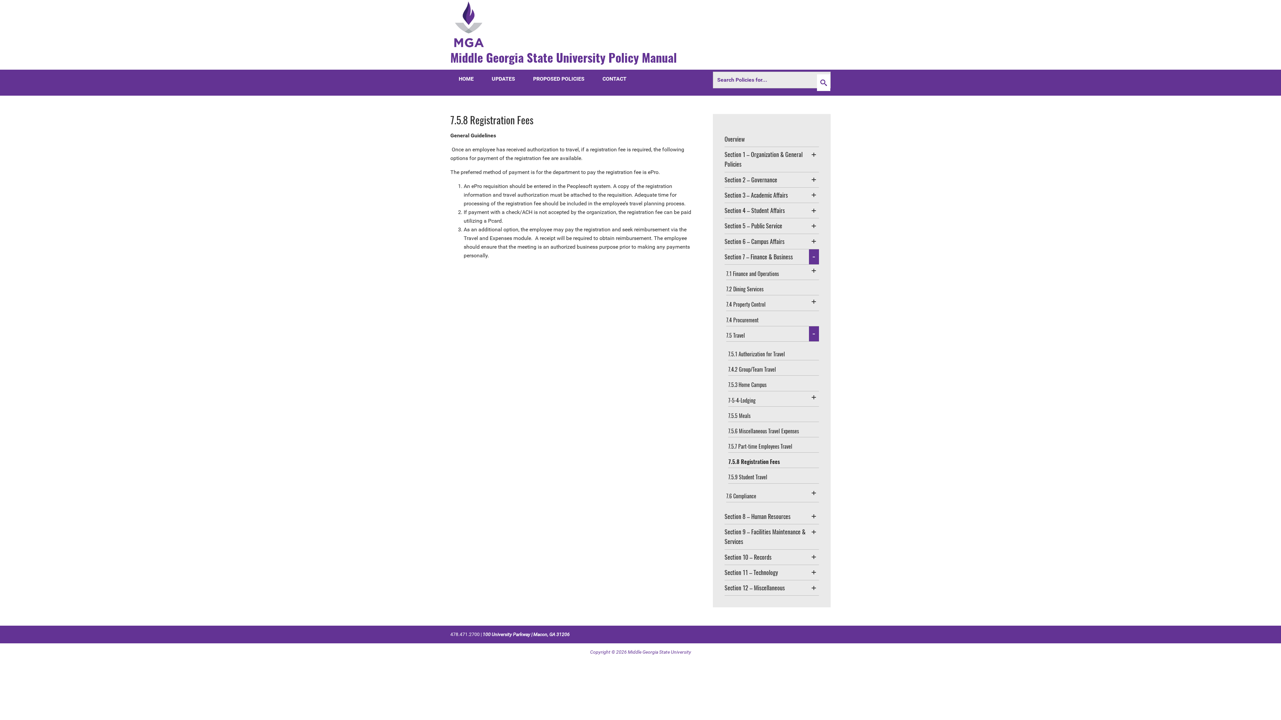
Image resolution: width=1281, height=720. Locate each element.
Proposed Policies (558, 79)
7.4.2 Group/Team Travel (752, 369)
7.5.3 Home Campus (747, 385)
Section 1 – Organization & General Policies (764, 159)
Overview (735, 139)
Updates (503, 79)
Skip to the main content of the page (50, 4)
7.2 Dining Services (745, 289)
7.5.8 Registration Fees (754, 462)
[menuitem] (772, 139)
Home (466, 79)
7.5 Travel (735, 335)
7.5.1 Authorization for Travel (756, 354)
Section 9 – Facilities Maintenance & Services (765, 536)
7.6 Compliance (741, 496)
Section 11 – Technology (751, 572)
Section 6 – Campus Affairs (755, 241)
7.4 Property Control (746, 304)
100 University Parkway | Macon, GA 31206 (526, 634)
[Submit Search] (823, 82)
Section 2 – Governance (751, 179)
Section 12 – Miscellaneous (755, 587)
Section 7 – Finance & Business (759, 256)
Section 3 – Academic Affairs (756, 195)
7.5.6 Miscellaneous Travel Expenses (763, 431)
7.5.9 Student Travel (747, 477)
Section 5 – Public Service (753, 225)
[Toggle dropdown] (814, 154)
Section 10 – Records (748, 557)
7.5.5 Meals (739, 416)
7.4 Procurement (742, 320)
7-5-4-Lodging (742, 400)
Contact (614, 79)
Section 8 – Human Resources (758, 516)
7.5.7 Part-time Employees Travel (760, 446)
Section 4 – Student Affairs (755, 210)
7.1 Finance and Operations (752, 274)
